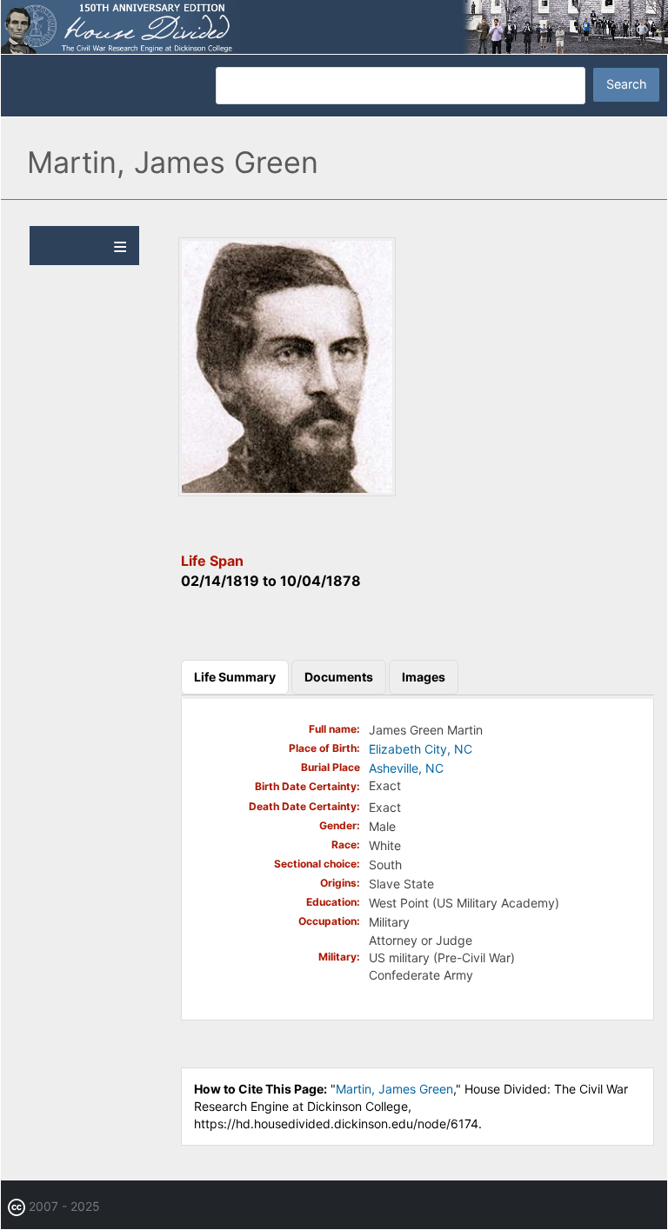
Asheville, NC (406, 768)
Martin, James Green (394, 1088)
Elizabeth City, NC (420, 748)
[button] (287, 491)
